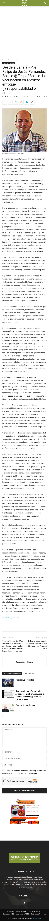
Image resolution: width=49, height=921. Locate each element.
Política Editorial (34, 911)
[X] (10, 102)
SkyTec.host (37, 918)
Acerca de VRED (21, 911)
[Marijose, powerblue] (8, 683)
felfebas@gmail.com (10, 617)
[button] (4, 3)
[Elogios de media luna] (8, 708)
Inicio (4, 60)
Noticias (10, 60)
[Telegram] (26, 102)
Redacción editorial (11, 97)
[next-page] (7, 716)
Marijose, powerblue (24, 680)
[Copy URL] (32, 102)
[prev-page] (3, 716)
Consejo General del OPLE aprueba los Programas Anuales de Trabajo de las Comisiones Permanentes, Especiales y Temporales (12, 646)
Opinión (18, 60)
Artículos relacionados (12, 674)
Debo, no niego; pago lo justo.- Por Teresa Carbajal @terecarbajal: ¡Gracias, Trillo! (36, 645)
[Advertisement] (24, 33)
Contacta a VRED (8, 914)
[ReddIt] (21, 102)
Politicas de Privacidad (38, 914)
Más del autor (29, 674)
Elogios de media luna (25, 705)
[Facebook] (4, 102)
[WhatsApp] (15, 102)
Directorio (10, 911)
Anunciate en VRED (22, 914)
